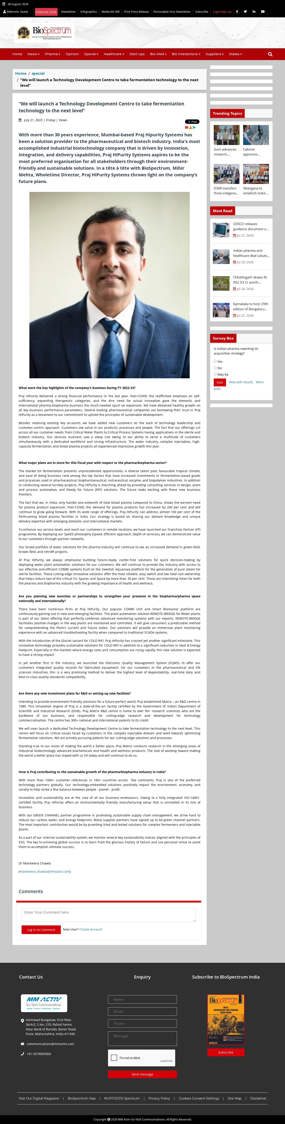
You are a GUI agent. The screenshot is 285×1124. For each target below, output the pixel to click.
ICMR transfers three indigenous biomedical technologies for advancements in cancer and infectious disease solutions (227, 191)
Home (17, 54)
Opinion (72, 54)
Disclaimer (258, 1098)
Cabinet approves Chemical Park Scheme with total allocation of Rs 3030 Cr (254, 152)
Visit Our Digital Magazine (39, 1098)
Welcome (17, 12)
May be (222, 374)
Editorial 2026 (46, 12)
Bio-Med (157, 54)
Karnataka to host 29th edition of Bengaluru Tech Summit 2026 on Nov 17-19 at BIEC (250, 306)
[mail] (186, 127)
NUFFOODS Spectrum (122, 1098)
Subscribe (201, 12)
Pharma (51, 54)
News (32, 54)
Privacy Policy (159, 1098)
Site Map (235, 1098)
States (234, 54)
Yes (220, 361)
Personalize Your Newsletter (172, 12)
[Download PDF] (190, 127)
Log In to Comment (41, 930)
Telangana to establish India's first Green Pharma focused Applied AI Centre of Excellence (255, 191)
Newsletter (68, 12)
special (38, 73)
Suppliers (213, 54)
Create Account (90, 929)
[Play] (194, 127)
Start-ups (137, 54)
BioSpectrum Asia (82, 1098)
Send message (142, 1074)
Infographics (88, 12)
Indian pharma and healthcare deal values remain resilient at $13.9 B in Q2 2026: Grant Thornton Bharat (250, 253)
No (219, 368)
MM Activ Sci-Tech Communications (141, 1119)
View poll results (241, 382)
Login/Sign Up (222, 12)
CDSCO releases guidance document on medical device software (250, 226)
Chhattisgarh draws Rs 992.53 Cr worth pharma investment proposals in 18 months (251, 280)
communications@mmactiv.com (50, 1044)
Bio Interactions (185, 54)
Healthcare (113, 54)
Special (90, 54)
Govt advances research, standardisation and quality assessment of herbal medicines (226, 152)
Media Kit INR (111, 12)
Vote (220, 382)
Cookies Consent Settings (199, 1098)
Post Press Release (136, 12)
